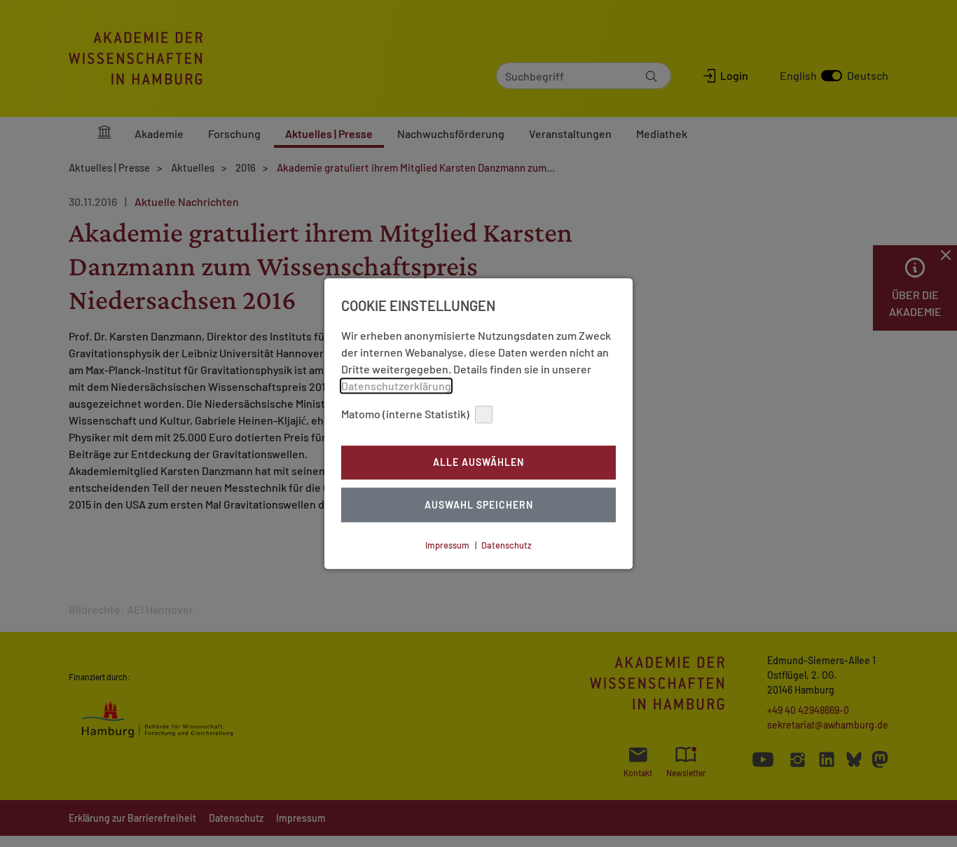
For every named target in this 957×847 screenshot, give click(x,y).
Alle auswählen (478, 463)
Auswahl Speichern (479, 505)
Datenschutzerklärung (396, 385)
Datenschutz (506, 545)
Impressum (447, 545)
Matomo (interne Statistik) (405, 413)
